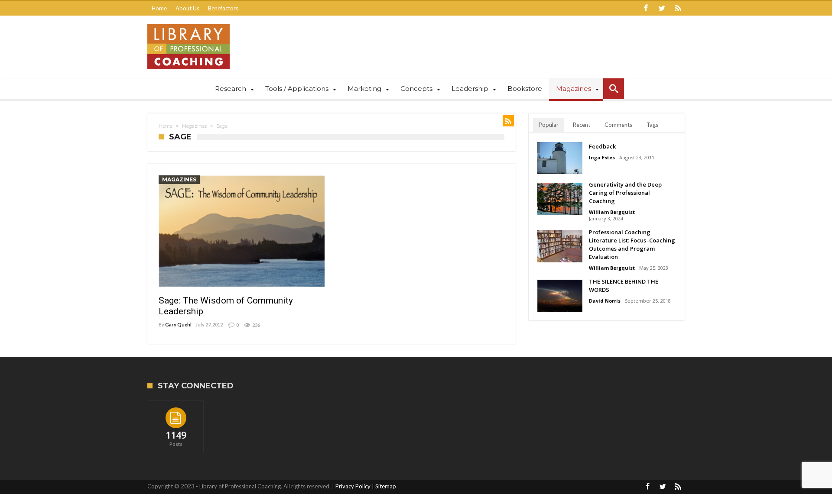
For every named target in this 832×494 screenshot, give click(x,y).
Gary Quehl (178, 324)
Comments (618, 124)
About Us (187, 8)
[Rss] (678, 8)
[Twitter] (662, 8)
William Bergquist (612, 212)
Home (159, 8)
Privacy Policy (352, 486)
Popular (549, 124)
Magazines (194, 126)
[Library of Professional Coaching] (188, 24)
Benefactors (223, 8)
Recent (581, 124)
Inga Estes (602, 157)
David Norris (605, 300)
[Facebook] (646, 8)
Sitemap (385, 486)
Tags (652, 124)
